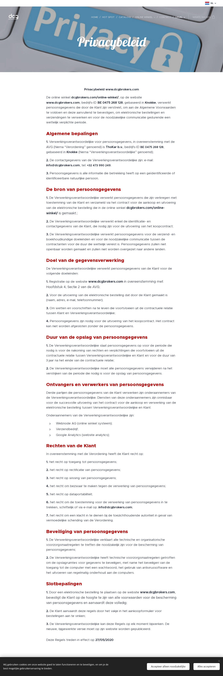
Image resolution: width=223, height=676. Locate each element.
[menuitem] (95, 17)
